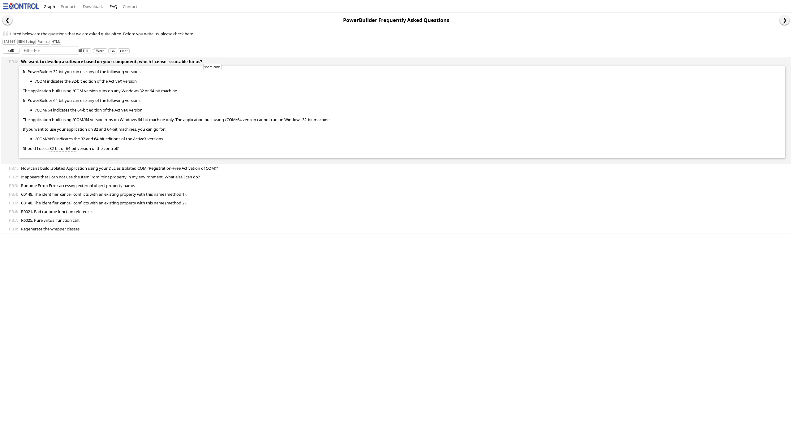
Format (43, 41)
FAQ (113, 6)
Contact (130, 6)
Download (93, 6)
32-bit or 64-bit (63, 148)
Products (69, 6)
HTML (56, 41)
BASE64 (9, 41)
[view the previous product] (7, 20)
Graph (49, 6)
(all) (11, 50)
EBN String (26, 41)
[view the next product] (785, 20)
